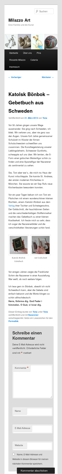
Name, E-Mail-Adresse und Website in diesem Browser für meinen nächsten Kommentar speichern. (30, 459)
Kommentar (22, 368)
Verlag (11, 205)
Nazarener (33, 314)
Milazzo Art (19, 20)
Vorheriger (14, 77)
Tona (45, 117)
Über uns (27, 52)
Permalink (13, 321)
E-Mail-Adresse (22, 428)
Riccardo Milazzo (17, 59)
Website (19, 445)
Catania (34, 59)
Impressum (14, 66)
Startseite (13, 52)
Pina (39, 52)
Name (18, 410)
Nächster (48, 77)
